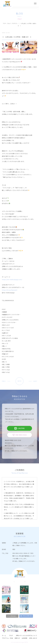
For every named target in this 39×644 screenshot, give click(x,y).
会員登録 (24, 638)
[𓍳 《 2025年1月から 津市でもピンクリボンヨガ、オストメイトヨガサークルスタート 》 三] (24, 608)
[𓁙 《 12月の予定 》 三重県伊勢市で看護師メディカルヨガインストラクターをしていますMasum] (6, 599)
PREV (3, 381)
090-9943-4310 (17, 553)
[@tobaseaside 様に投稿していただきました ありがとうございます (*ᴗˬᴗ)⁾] (6, 590)
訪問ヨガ (17, 638)
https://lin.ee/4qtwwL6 (9, 290)
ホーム (4, 635)
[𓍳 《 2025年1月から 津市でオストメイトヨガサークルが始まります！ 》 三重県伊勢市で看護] (24, 599)
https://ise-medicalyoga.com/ (12, 279)
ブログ (11, 635)
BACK (19, 381)
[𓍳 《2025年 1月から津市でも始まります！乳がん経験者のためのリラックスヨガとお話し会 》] (6, 608)
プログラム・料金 (7, 638)
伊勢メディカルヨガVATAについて (26, 635)
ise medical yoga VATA (20, 642)
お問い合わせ (33, 638)
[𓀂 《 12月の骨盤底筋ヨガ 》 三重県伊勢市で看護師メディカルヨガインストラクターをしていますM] (24, 590)
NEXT (35, 381)
